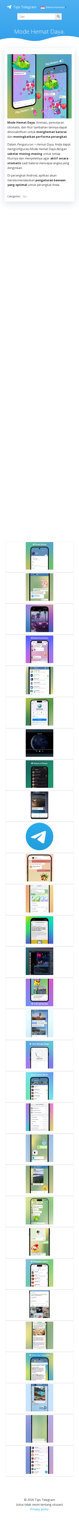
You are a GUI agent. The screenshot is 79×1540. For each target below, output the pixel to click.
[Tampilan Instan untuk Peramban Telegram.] (39, 931)
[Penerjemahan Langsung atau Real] (39, 1367)
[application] (39, 86)
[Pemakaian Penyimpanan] (39, 1055)
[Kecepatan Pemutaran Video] (39, 744)
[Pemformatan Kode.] (39, 962)
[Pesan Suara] (39, 1149)
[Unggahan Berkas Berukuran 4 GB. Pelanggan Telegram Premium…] (39, 993)
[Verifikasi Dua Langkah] (39, 1118)
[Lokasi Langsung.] (39, 1242)
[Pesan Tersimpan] (39, 868)
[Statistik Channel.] (39, 1305)
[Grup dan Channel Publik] (39, 1461)
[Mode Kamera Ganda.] (39, 1087)
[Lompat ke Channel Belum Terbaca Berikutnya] (39, 1336)
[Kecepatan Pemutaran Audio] (39, 588)
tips (25, 196)
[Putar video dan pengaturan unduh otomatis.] (39, 806)
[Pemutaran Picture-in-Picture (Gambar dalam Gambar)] (39, 775)
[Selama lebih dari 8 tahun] (39, 837)
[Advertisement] (39, 370)
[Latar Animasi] (39, 1429)
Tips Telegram (24, 7)
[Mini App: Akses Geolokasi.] (39, 712)
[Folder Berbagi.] (39, 1274)
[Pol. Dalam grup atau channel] (39, 1211)
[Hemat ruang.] (39, 1024)
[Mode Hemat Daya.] (39, 556)
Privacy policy (39, 1509)
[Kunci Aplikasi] (39, 681)
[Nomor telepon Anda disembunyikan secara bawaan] (39, 1398)
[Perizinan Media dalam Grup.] (39, 650)
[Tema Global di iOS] (39, 899)
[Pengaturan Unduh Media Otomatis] (39, 1180)
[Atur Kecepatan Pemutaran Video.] (39, 619)
